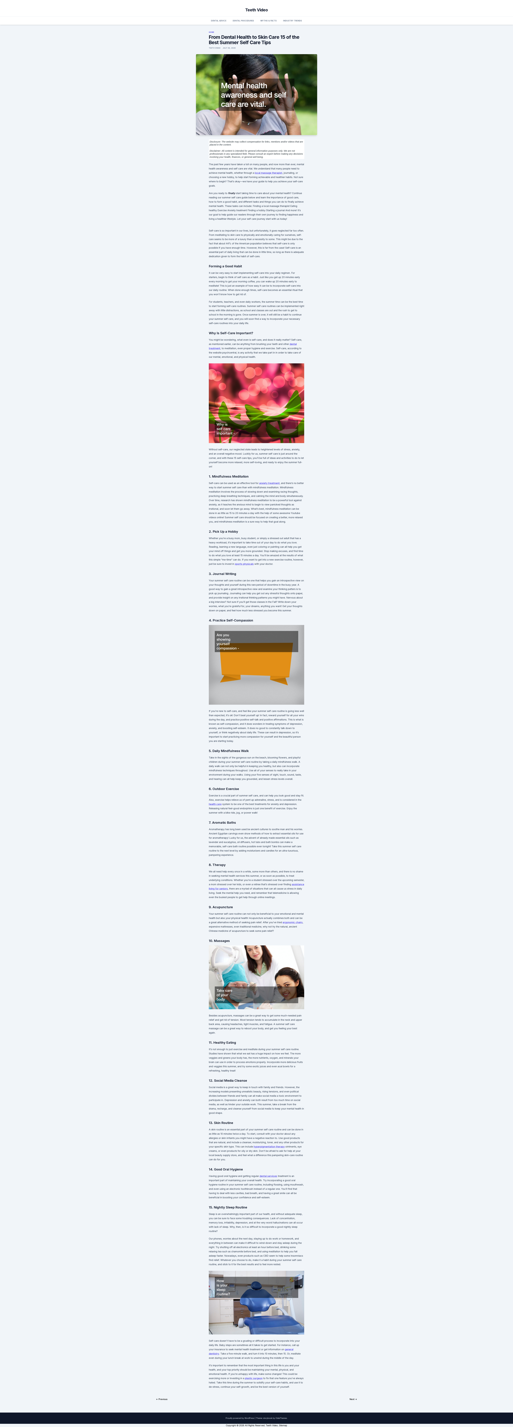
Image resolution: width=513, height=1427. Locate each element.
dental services (268, 1176)
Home (211, 32)
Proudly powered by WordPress (240, 1418)
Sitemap (283, 1425)
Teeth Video (256, 9)
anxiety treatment (269, 483)
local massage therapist (268, 172)
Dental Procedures (243, 21)
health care (215, 804)
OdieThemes (281, 1418)
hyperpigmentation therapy (269, 1146)
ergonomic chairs (293, 922)
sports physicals (244, 564)
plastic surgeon (254, 1378)
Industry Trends (292, 21)
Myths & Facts (269, 21)
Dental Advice (218, 21)
